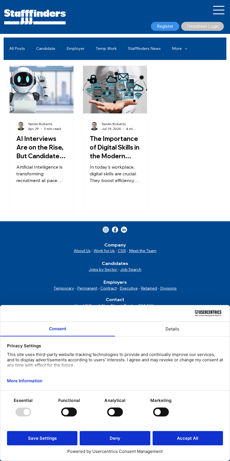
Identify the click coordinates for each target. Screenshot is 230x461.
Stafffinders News (144, 48)
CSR (122, 250)
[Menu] (219, 10)
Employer (75, 48)
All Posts (17, 48)
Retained (149, 288)
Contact (115, 299)
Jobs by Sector (103, 269)
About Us (82, 250)
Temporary (64, 288)
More (177, 48)
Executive (129, 288)
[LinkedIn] (124, 230)
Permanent (87, 288)
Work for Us (104, 250)
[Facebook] (115, 230)
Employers (115, 282)
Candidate (45, 48)
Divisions (168, 288)
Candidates (115, 263)
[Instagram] (106, 230)
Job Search (130, 269)
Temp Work (106, 48)
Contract (108, 288)
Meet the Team (143, 250)
